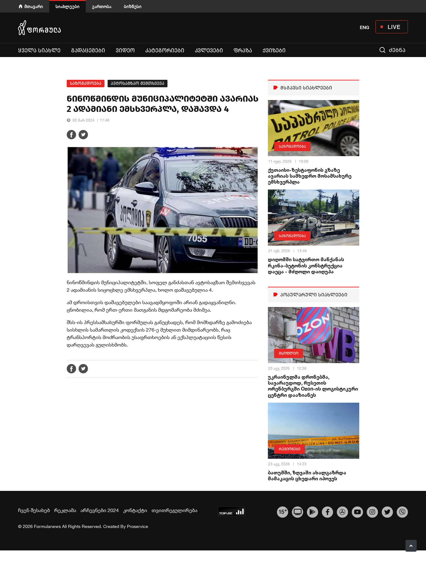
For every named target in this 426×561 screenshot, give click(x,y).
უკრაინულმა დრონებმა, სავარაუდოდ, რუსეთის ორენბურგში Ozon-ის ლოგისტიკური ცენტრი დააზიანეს (313, 386)
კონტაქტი (135, 510)
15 (282, 511)
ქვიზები (274, 50)
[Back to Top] (411, 546)
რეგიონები (289, 449)
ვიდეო (125, 50)
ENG (364, 27)
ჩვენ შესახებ (34, 510)
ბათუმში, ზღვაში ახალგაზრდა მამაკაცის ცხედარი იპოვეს (307, 475)
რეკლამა (65, 510)
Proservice (137, 526)
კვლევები (209, 50)
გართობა (101, 6)
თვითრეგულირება (174, 510)
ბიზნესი (133, 6)
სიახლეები (68, 6)
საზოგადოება (85, 83)
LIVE (394, 26)
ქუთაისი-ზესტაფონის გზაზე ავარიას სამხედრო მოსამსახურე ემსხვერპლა (309, 176)
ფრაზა (243, 50)
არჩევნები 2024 (99, 510)
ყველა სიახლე (39, 50)
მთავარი (33, 6)
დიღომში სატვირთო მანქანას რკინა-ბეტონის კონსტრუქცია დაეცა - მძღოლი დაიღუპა (306, 265)
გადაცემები (88, 50)
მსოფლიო (288, 353)
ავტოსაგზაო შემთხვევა (137, 83)
